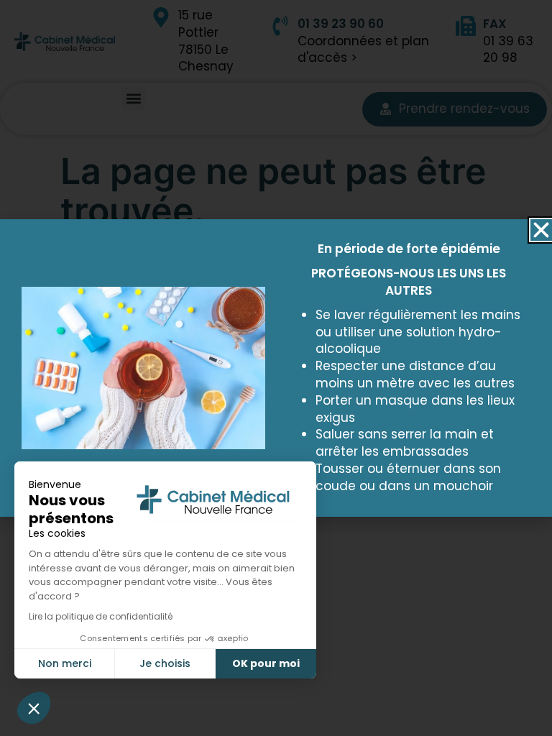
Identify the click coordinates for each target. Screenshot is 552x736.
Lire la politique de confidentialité (100, 616)
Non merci (64, 663)
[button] (34, 708)
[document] (276, 368)
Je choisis (164, 663)
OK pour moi (266, 663)
